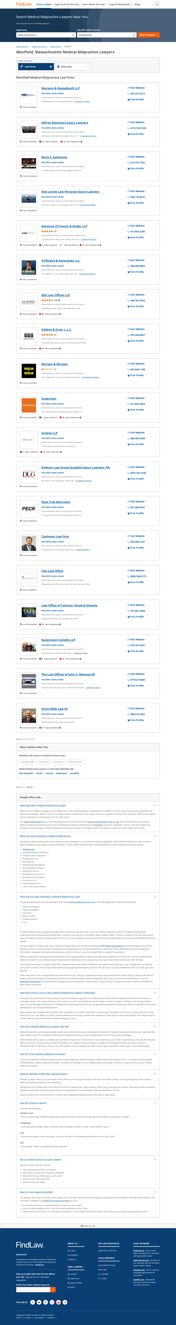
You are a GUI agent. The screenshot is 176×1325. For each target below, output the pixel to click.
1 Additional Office (82, 550)
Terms (19, 1318)
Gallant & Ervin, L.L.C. (56, 329)
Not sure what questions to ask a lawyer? (41, 1159)
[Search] (157, 4)
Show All (19, 787)
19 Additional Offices (87, 205)
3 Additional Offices (89, 239)
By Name (71, 1287)
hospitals (98, 825)
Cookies (50, 1318)
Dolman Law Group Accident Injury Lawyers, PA (75, 467)
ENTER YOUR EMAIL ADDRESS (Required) (33, 1285)
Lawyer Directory (22, 46)
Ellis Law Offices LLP (55, 295)
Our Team (72, 1250)
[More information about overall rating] (59, 300)
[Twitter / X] (45, 1302)
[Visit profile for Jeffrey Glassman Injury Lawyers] (29, 129)
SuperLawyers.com (141, 1260)
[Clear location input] (134, 35)
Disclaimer (39, 1318)
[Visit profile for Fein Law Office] (29, 578)
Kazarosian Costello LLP (58, 640)
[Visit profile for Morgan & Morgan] (29, 371)
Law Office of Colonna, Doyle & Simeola (69, 605)
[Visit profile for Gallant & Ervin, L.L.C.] (29, 336)
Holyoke (39, 773)
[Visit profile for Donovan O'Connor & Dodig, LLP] (29, 233)
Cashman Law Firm (55, 536)
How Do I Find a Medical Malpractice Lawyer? (42, 1054)
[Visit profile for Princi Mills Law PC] (29, 716)
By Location (72, 1274)
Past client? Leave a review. (52, 93)
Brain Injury (44, 762)
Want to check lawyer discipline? (36, 1192)
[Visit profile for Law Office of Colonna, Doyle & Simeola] (29, 612)
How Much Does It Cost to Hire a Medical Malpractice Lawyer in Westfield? (57, 992)
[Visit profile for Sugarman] (29, 405)
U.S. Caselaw (103, 1274)
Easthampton (61, 773)
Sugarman (48, 398)
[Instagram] (52, 1302)
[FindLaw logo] (25, 4)
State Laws (102, 1269)
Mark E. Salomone (54, 157)
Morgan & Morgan (54, 364)
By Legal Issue (73, 1278)
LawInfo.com (138, 1279)
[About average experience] (81, 141)
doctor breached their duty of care (103, 821)
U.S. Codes (102, 1278)
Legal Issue (21, 30)
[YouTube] (39, 1302)
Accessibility (72, 1255)
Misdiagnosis (29, 849)
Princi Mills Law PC (54, 709)
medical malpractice (33, 821)
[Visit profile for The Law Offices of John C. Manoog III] (29, 681)
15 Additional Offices (88, 136)
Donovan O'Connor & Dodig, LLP (64, 226)
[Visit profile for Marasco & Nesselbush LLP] (29, 95)
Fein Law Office (52, 571)
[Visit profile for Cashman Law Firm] (29, 543)
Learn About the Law (106, 1265)
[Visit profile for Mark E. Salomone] (29, 164)
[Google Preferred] (65, 1302)
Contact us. (39, 1265)
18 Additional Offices (87, 274)
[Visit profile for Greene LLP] (29, 440)
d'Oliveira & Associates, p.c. (60, 260)
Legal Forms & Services (107, 1250)
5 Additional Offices (82, 101)
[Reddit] (58, 1302)
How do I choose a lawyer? (33, 1102)
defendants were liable (30, 981)
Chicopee (49, 773)
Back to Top (89, 1226)
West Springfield (26, 773)
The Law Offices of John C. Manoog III (68, 674)
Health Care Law (75, 762)
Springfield (74, 773)
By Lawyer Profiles (75, 1283)
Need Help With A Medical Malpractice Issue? (43, 805)
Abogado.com (139, 1270)
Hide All (29, 787)
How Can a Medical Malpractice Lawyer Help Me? (44, 1026)
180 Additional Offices (90, 377)
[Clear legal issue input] (73, 35)
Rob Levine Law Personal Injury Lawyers (70, 192)
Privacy (28, 1318)
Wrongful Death (27, 762)
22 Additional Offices (83, 481)
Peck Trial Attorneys (55, 502)
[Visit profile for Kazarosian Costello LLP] (29, 647)
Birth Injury (58, 762)
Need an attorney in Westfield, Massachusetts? (44, 1073)
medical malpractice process (82, 902)
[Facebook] (32, 1302)
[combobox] (46, 35)
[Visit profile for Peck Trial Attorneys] (29, 509)
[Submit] (53, 1289)
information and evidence (112, 946)
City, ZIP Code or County (88, 30)
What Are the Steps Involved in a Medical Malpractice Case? (50, 896)
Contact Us (72, 1259)
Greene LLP (49, 433)
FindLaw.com (138, 1250)
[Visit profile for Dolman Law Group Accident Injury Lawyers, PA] (29, 474)
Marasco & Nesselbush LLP (60, 88)
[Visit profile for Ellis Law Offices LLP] (29, 302)
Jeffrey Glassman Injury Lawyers (64, 123)
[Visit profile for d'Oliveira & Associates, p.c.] (29, 267)
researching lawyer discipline (56, 1200)
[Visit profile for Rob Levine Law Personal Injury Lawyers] (29, 198)
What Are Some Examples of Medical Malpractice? (45, 836)
